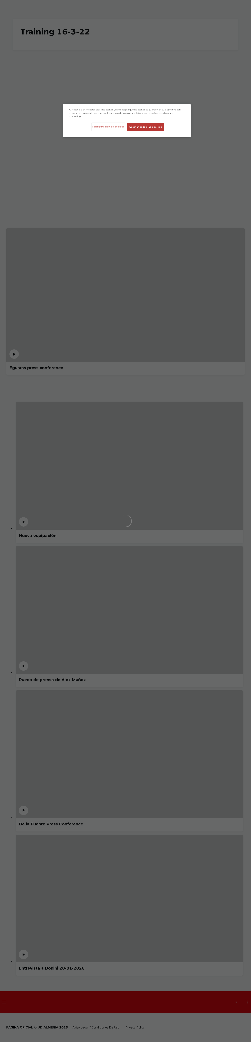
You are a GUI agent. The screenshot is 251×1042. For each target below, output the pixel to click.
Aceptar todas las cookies (145, 127)
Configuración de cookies (108, 126)
